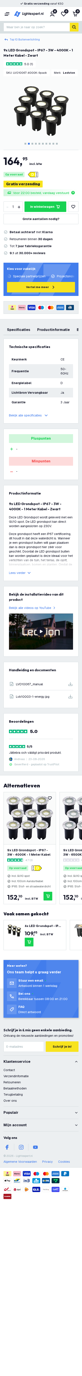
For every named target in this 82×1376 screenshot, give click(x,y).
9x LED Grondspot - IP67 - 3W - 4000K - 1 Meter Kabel (29, 852)
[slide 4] (36, 144)
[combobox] (36, 27)
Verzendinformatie (16, 1076)
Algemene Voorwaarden (20, 1162)
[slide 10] (57, 144)
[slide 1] (25, 144)
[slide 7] (46, 144)
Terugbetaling (13, 1094)
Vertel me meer (37, 287)
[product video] (41, 632)
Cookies (64, 1162)
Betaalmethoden (15, 1088)
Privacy (47, 1162)
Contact (9, 1070)
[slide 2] (29, 144)
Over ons (10, 1101)
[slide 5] (39, 144)
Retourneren (12, 1082)
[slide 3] (32, 144)
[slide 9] (53, 144)
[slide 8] (50, 144)
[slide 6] (43, 144)
